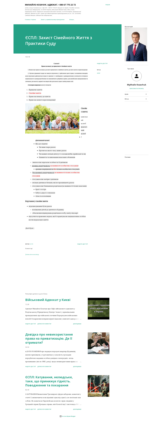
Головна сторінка (30, 19)
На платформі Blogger (69, 416)
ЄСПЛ (98, 73)
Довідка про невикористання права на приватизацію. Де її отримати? (49, 338)
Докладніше (77, 324)
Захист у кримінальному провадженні (52, 19)
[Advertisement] (53, 272)
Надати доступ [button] (102, 63)
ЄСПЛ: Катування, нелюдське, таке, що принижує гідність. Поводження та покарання (49, 381)
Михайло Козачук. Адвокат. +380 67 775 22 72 (50, 4)
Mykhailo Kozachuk (136, 84)
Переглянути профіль (137, 88)
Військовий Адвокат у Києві (47, 300)
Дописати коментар (32, 254)
